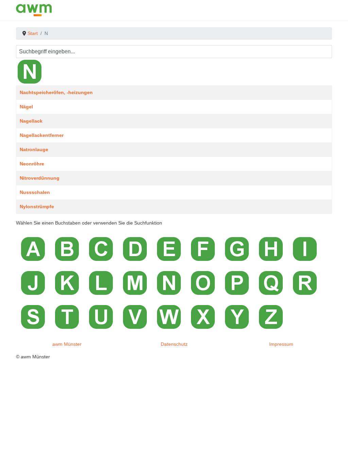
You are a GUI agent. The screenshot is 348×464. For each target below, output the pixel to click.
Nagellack (31, 121)
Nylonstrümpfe (37, 206)
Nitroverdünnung (39, 178)
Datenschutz (174, 344)
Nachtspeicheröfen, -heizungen (56, 92)
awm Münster (67, 344)
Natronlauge (34, 149)
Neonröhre (32, 163)
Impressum (281, 344)
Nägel (26, 106)
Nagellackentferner (42, 135)
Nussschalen (35, 192)
